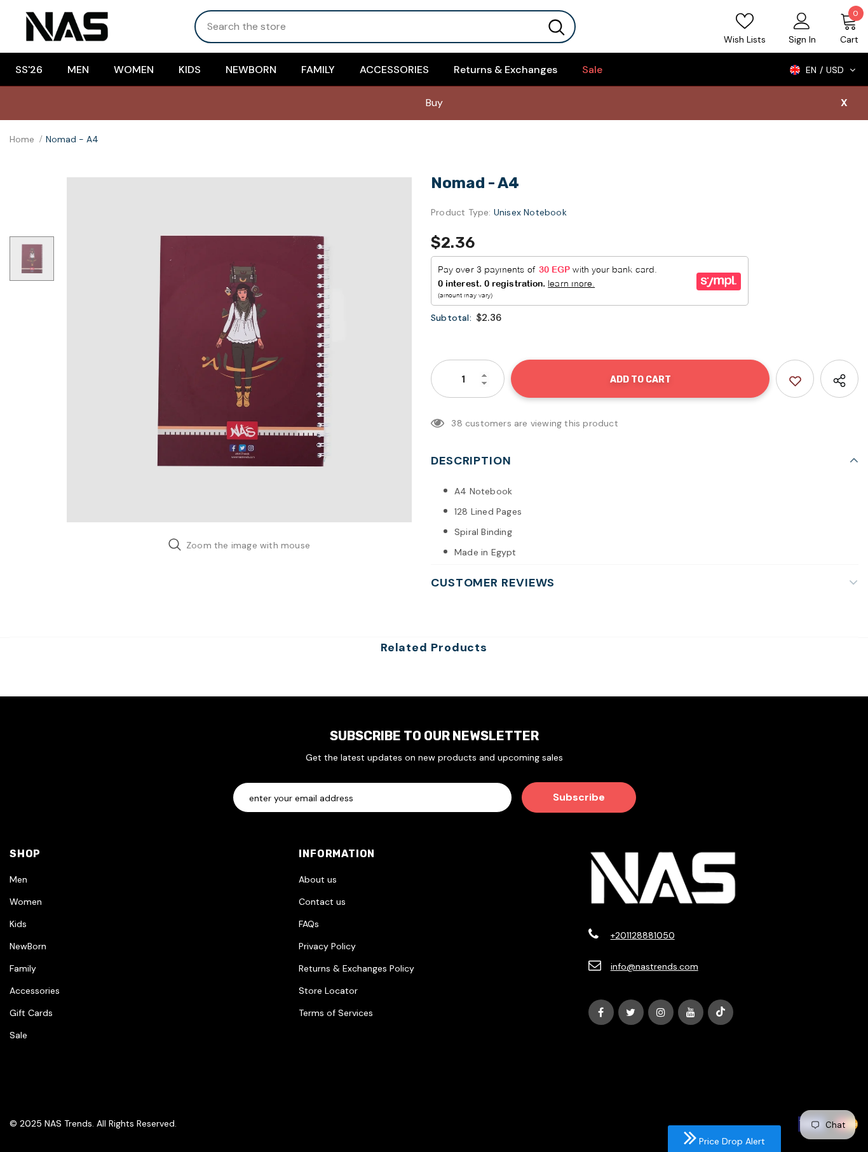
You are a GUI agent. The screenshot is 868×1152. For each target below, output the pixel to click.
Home (22, 139)
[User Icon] (801, 20)
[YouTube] (690, 1012)
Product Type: (461, 212)
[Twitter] (631, 1012)
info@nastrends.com (654, 966)
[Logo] (92, 26)
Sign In (802, 39)
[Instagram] (661, 1012)
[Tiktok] (720, 1012)
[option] (239, 349)
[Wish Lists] (795, 379)
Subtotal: (451, 317)
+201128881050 (643, 935)
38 (456, 423)
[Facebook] (601, 1012)
